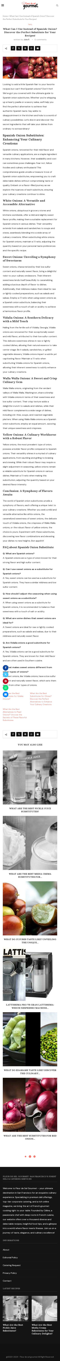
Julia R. (27, 39)
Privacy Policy (10, 1273)
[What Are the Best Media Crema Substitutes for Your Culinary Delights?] (30, 843)
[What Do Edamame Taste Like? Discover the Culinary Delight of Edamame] (30, 1039)
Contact (7, 1280)
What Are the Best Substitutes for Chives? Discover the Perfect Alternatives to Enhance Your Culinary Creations (41, 699)
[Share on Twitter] (19, 48)
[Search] (57, 5)
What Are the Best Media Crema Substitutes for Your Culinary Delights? (43, 1329)
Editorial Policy (10, 1257)
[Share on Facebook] (13, 48)
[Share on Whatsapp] (31, 48)
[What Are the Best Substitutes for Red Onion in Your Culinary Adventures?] (30, 1105)
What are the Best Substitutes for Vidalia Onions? (13, 696)
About (6, 1249)
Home (5, 16)
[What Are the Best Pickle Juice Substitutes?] (30, 777)
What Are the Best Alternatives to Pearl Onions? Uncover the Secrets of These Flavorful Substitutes (15, 714)
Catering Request (12, 1265)
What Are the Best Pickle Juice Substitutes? (13, 1328)
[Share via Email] (37, 48)
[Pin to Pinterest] (25, 48)
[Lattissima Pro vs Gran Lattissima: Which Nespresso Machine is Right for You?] (30, 974)
